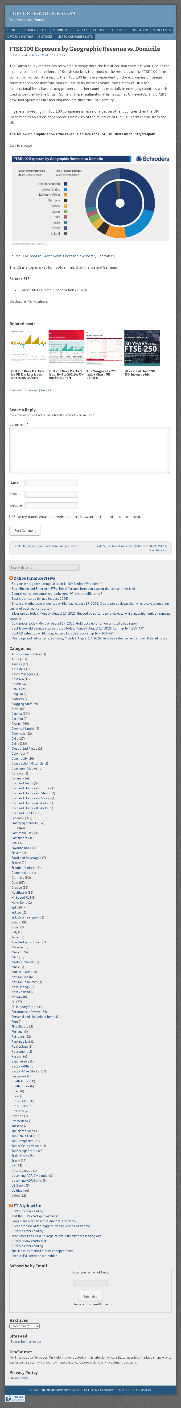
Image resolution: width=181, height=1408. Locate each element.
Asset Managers (23, 674)
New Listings (21, 987)
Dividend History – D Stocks (31, 788)
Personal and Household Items (33, 1016)
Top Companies (22, 1141)
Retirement (20, 1051)
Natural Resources (25, 982)
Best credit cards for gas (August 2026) (40, 598)
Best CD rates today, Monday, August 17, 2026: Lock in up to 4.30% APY (63, 633)
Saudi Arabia (20, 1061)
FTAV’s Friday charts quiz (29, 1241)
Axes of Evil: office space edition (34, 1256)
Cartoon (17, 719)
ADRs (15, 659)
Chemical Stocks (23, 728)
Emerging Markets (25, 823)
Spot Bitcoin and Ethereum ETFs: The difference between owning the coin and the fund (73, 588)
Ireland (16, 922)
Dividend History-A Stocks (30, 803)
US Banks (18, 1185)
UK (24, 390)
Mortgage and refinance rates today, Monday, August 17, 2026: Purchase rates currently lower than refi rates (89, 638)
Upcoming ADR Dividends (29, 1175)
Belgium (17, 694)
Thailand (17, 1126)
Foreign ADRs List (34, 30)
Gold (15, 882)
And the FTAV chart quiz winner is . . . (37, 1216)
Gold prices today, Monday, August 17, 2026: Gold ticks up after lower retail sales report (75, 623)
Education (140, 30)
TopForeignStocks (24, 1151)
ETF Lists (100, 30)
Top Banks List (22, 1136)
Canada (17, 714)
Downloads (62, 30)
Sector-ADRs (21, 1066)
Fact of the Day (22, 833)
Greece (17, 887)
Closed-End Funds (24, 748)
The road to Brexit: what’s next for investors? (59, 256)
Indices (82, 30)
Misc (15, 957)
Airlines (17, 664)
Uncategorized (22, 1170)
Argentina (18, 669)
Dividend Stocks (23, 813)
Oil (13, 1002)
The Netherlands (23, 1131)
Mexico (16, 952)
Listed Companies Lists (75, 37)
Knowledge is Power (26, 942)
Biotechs (18, 699)
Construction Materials (28, 763)
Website (15, 505)
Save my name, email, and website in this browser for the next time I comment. (77, 516)
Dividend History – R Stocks (31, 798)
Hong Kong (19, 902)
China (15, 743)
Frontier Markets (24, 868)
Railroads (18, 1036)
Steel (15, 1096)
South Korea (20, 1086)
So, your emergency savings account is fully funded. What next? (56, 584)
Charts (16, 723)
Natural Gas (20, 977)
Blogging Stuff (22, 704)
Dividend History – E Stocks (31, 793)
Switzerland (20, 1121)
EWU (82, 290)
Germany (18, 877)
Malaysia (18, 947)
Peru (15, 1021)
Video (16, 1195)
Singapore (19, 1076)
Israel (15, 927)
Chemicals (19, 733)
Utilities (17, 1190)
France (16, 863)
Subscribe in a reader (26, 1341)
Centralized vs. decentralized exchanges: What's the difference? (57, 593)
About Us (119, 30)
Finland (16, 853)
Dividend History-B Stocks (30, 808)
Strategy (18, 1111)
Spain (15, 1091)
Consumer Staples (25, 768)
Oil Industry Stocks (25, 1007)
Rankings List (21, 1041)
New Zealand (21, 992)
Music (16, 967)
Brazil (15, 709)
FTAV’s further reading (27, 1211)
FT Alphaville (27, 1205)
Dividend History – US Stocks (30, 37)
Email (13, 493)
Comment (33, 390)
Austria (16, 684)
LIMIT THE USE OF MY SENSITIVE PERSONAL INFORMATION (110, 1390)
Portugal (17, 1031)
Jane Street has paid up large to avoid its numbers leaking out (56, 1236)
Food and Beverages (26, 858)
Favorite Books (22, 848)
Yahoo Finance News (34, 578)
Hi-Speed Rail (21, 897)
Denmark (18, 778)
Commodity (20, 758)
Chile (15, 738)
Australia (18, 679)
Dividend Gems (22, 783)
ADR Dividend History (27, 654)
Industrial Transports (26, 917)
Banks (16, 689)
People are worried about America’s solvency (44, 1221)
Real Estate (20, 1046)
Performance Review (26, 1012)
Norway (17, 997)
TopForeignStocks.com (42, 13)
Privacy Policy (18, 1378)
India (15, 907)
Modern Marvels (23, 962)
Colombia (18, 753)
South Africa (20, 1081)
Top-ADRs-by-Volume (26, 1146)
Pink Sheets (20, 1026)
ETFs (15, 828)
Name (14, 482)
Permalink (46, 390)
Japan (16, 937)
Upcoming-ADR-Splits (27, 1180)
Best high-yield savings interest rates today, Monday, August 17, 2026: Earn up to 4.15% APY (78, 628)
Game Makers (21, 872)
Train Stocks (20, 1156)
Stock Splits (20, 1106)
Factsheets (19, 838)
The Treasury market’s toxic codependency (42, 1251)
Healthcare (19, 892)
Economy (18, 818)
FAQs (15, 843)
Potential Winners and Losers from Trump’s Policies (46, 546)
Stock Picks (20, 1101)
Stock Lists (162, 30)
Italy (14, 932)
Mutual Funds (21, 972)
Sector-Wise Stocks (26, 1071)
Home (11, 30)
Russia (16, 1056)
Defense (18, 773)
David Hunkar (28, 55)
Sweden (17, 1116)
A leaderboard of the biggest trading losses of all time (51, 1226)
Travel (16, 1161)
